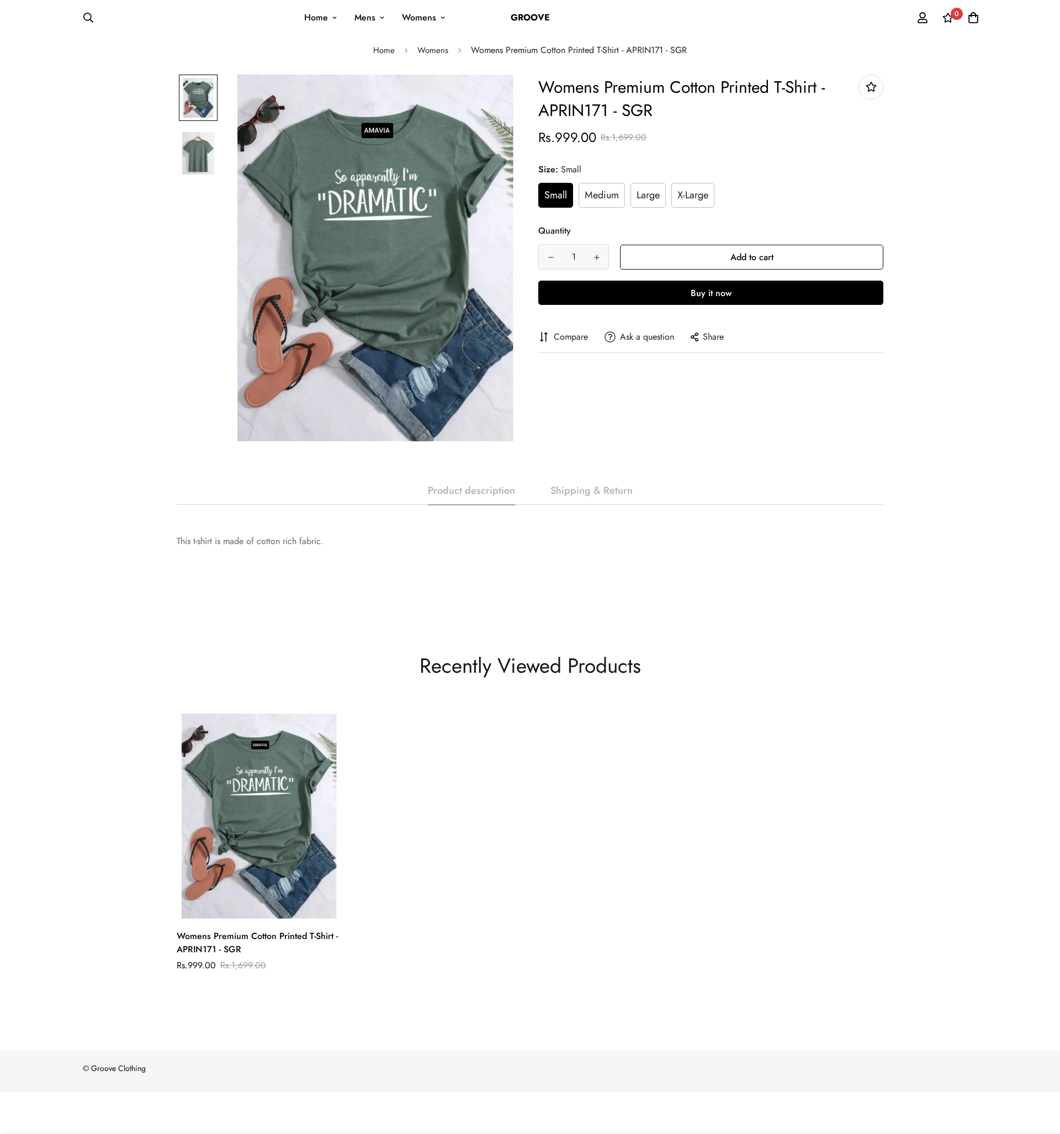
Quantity (554, 230)
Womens (419, 17)
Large (648, 195)
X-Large (692, 195)
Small (555, 195)
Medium (602, 195)
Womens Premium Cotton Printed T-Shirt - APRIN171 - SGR (257, 943)
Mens (364, 17)
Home (316, 17)
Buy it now (711, 293)
